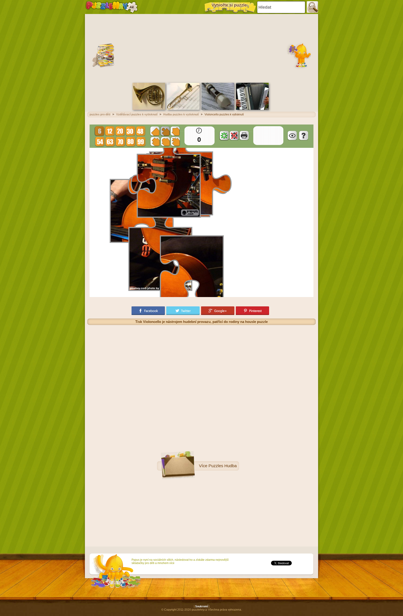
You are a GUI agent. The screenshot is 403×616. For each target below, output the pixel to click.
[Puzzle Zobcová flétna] (218, 109)
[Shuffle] (224, 135)
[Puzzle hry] (112, 7)
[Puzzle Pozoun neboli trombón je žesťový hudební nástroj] (183, 109)
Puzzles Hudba (222, 466)
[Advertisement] (201, 47)
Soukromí (201, 606)
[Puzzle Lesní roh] (148, 109)
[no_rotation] (234, 135)
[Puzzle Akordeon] (252, 109)
